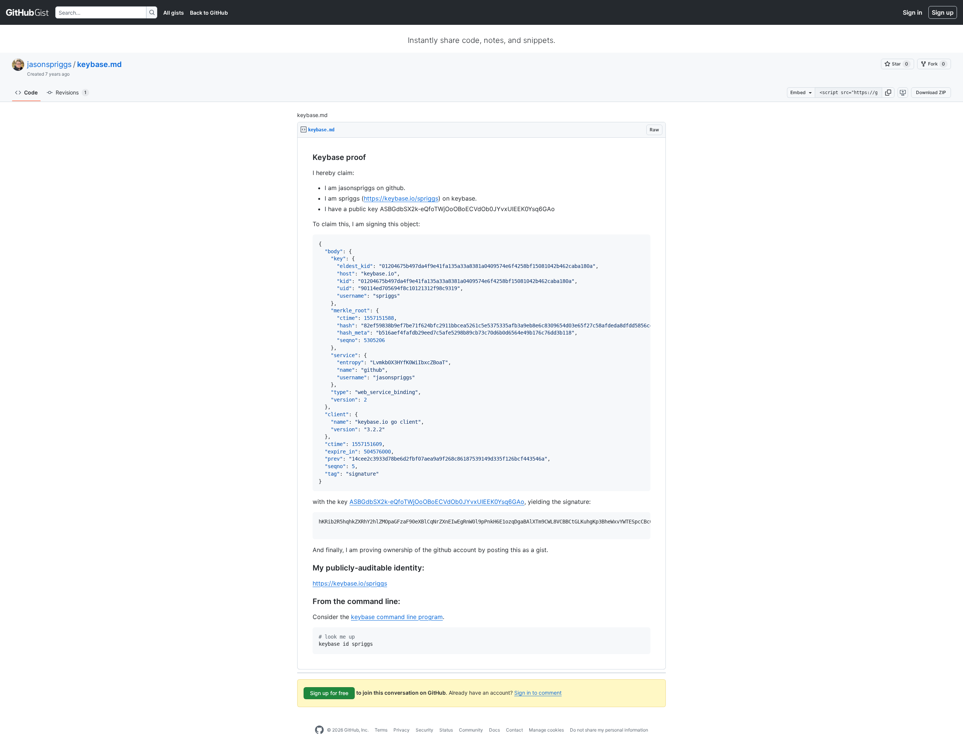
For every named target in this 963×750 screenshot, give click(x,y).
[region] (481, 403)
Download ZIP (931, 92)
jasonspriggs (49, 64)
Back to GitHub (209, 12)
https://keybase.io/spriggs (401, 198)
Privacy (401, 730)
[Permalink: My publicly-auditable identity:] (307, 568)
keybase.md (99, 64)
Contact (514, 730)
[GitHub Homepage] (319, 730)
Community (471, 730)
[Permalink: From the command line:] (307, 601)
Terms (381, 730)
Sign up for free (329, 693)
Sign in (912, 12)
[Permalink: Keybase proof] (307, 157)
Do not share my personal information (609, 730)
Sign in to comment (538, 692)
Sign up (943, 12)
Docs (494, 730)
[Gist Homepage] (27, 12)
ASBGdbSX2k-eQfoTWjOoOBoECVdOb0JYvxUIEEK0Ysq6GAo (436, 501)
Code (31, 92)
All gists (173, 12)
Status (446, 730)
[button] (888, 92)
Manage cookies (546, 730)
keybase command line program (397, 617)
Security (424, 730)
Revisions (71, 92)
